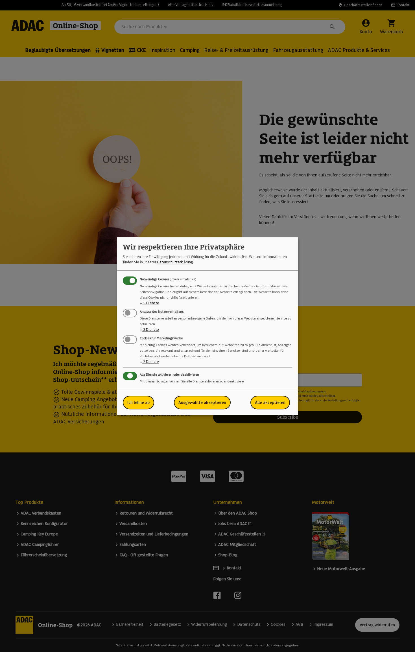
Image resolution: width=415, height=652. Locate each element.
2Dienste (149, 329)
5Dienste (149, 303)
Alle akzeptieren (270, 402)
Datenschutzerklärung (175, 262)
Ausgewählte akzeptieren (202, 402)
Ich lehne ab (138, 402)
